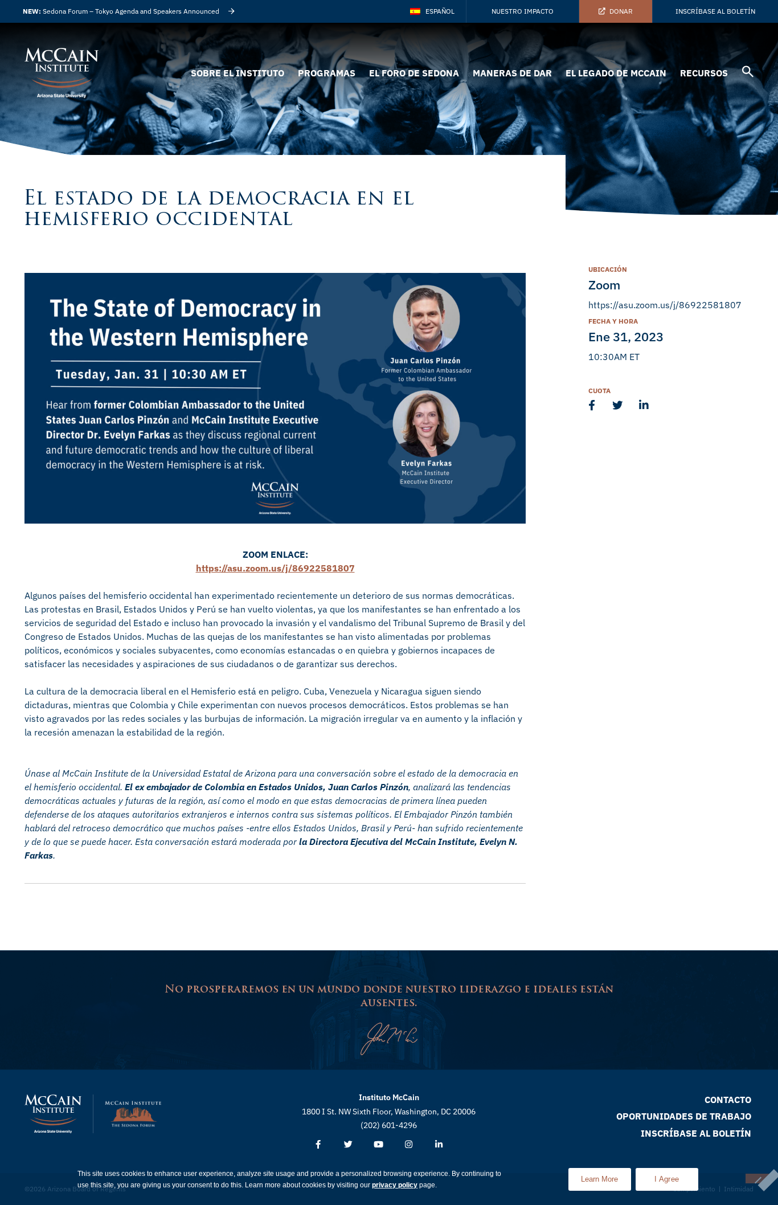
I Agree (666, 1179)
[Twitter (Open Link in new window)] (348, 1145)
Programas (326, 73)
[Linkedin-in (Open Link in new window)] (439, 1145)
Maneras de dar (512, 73)
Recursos (704, 73)
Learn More (606, 1175)
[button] (748, 73)
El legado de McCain (616, 73)
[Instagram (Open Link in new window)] (408, 1145)
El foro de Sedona (414, 73)
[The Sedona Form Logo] (133, 1113)
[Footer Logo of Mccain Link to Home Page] (52, 1113)
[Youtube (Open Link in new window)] (378, 1145)
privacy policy (394, 1185)
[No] (757, 1178)
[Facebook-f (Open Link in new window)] (318, 1145)
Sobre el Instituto (237, 73)
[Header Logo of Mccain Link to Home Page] (61, 73)
